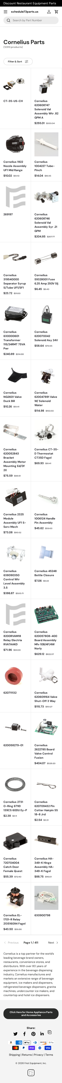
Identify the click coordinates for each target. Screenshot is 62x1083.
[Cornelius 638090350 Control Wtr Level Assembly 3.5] (15, 554)
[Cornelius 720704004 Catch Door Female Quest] (15, 841)
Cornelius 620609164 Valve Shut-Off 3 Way (45, 697)
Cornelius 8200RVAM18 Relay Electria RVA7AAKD (12, 638)
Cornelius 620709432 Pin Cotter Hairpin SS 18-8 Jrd (46, 808)
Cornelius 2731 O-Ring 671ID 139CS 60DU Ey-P (15, 806)
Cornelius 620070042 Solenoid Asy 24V (46, 336)
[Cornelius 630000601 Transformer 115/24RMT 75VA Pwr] (15, 314)
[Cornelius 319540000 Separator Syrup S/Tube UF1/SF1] (15, 258)
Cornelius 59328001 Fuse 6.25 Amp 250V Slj (46, 279)
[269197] (15, 197)
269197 (8, 214)
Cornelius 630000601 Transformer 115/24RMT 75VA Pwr (14, 340)
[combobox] (31, 20)
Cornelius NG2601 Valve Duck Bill (12, 397)
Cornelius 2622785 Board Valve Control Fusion (44, 751)
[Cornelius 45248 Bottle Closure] (46, 554)
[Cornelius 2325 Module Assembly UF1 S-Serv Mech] (15, 497)
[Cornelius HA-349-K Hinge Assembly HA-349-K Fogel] (46, 841)
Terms (49, 1055)
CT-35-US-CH (13, 101)
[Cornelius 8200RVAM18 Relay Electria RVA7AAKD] (15, 614)
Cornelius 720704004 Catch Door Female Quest (12, 865)
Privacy (38, 1055)
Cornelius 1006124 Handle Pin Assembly (44, 518)
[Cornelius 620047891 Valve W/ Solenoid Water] (46, 375)
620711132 (10, 693)
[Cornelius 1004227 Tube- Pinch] (46, 144)
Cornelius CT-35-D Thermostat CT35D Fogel (46, 454)
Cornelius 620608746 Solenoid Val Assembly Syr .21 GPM (45, 223)
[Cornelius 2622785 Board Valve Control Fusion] (46, 728)
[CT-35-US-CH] (15, 84)
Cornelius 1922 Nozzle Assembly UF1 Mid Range (15, 166)
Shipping (14, 1055)
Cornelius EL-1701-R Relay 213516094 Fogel (14, 919)
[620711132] (15, 675)
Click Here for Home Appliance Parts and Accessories (31, 1014)
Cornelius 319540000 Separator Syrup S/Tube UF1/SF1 (14, 281)
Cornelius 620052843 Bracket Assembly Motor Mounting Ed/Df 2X (14, 460)
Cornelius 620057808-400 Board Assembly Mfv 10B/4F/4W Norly (45, 640)
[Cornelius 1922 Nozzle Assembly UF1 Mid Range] (15, 144)
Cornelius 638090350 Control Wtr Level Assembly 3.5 (14, 579)
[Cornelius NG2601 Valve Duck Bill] (15, 375)
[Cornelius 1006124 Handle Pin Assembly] (46, 497)
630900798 (42, 915)
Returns (27, 1055)
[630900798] (46, 898)
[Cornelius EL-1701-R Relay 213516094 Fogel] (15, 898)
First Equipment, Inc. (35, 1063)
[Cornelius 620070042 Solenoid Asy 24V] (46, 314)
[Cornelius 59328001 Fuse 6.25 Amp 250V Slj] (46, 258)
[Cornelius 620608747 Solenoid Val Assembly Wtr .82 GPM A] (46, 84)
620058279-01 (13, 745)
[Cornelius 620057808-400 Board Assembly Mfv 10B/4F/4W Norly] (46, 614)
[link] (12, 943)
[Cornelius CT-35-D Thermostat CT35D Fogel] (46, 432)
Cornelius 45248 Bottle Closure (45, 573)
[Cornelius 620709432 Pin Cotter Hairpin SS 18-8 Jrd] (46, 784)
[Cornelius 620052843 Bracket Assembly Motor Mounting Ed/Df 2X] (15, 432)
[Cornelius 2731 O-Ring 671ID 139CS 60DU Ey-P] (15, 784)
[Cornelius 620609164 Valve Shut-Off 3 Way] (46, 675)
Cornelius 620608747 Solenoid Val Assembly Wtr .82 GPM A (46, 109)
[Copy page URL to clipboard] (50, 1032)
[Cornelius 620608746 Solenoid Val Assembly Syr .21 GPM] (46, 197)
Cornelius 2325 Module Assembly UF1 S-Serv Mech (14, 521)
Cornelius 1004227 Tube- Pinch (44, 166)
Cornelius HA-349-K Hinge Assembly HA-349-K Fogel (44, 865)
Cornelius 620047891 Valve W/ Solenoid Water (45, 399)
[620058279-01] (15, 728)
